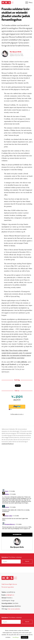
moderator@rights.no (7, 443)
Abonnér (27, 561)
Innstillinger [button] (16, 637)
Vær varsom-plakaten (14, 609)
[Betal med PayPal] (17, 407)
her (18, 369)
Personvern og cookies (8, 587)
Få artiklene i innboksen (12, 557)
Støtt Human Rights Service (9, 584)
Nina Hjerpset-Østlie (15, 52)
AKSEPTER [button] (24, 637)
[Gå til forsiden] (9, 578)
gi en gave (25, 364)
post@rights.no (10, 595)
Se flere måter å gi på (16, 414)
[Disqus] (17, 466)
